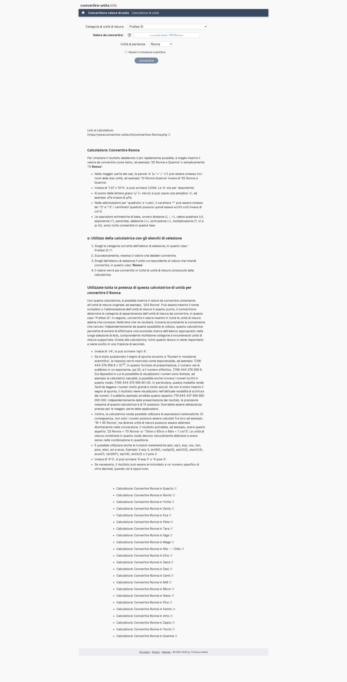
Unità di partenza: (133, 44)
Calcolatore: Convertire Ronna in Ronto (144, 495)
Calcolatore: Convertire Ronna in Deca (143, 562)
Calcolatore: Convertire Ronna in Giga (142, 535)
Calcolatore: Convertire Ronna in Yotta (143, 502)
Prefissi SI (101, 250)
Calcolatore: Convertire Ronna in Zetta (143, 508)
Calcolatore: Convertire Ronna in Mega (143, 542)
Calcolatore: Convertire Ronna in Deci (142, 569)
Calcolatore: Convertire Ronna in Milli (142, 582)
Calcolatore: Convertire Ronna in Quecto (144, 488)
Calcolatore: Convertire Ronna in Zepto (143, 622)
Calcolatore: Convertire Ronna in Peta (143, 522)
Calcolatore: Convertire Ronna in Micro (143, 589)
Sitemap (166, 652)
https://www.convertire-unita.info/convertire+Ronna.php (127, 134)
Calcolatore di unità (145, 13)
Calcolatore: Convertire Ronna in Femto (144, 609)
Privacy (156, 652)
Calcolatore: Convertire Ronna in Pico (142, 602)
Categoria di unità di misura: (105, 26)
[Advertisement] (146, 93)
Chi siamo (144, 652)
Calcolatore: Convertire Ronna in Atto (142, 616)
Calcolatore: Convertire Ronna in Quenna (145, 636)
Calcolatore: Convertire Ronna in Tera (142, 528)
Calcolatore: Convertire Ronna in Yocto (143, 629)
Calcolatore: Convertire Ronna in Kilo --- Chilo (148, 549)
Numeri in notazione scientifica (147, 52)
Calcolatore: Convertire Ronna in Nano (143, 595)
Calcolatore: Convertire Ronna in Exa (142, 515)
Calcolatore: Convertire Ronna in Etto (142, 555)
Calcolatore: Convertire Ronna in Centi (143, 575)
